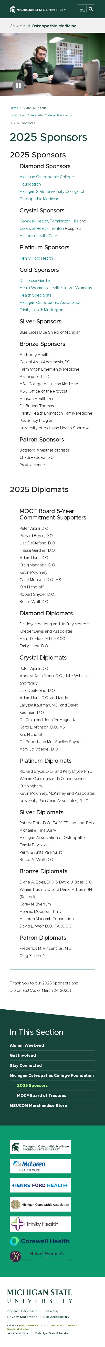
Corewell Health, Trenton (42, 229)
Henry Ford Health (36, 258)
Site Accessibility (56, 1317)
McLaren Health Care (38, 236)
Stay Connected (26, 1066)
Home (14, 107)
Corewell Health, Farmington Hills (49, 221)
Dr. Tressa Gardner (36, 281)
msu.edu (56, 1325)
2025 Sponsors (32, 1086)
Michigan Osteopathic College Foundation (43, 115)
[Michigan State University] (38, 9)
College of (43, 26)
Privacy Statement (22, 1317)
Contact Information (23, 1311)
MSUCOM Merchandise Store (38, 1106)
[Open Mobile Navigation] (86, 9)
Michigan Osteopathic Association (51, 303)
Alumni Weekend (27, 1046)
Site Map (52, 1311)
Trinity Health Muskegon (41, 310)
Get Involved (23, 1056)
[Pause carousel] (18, 86)
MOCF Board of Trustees (41, 1096)
